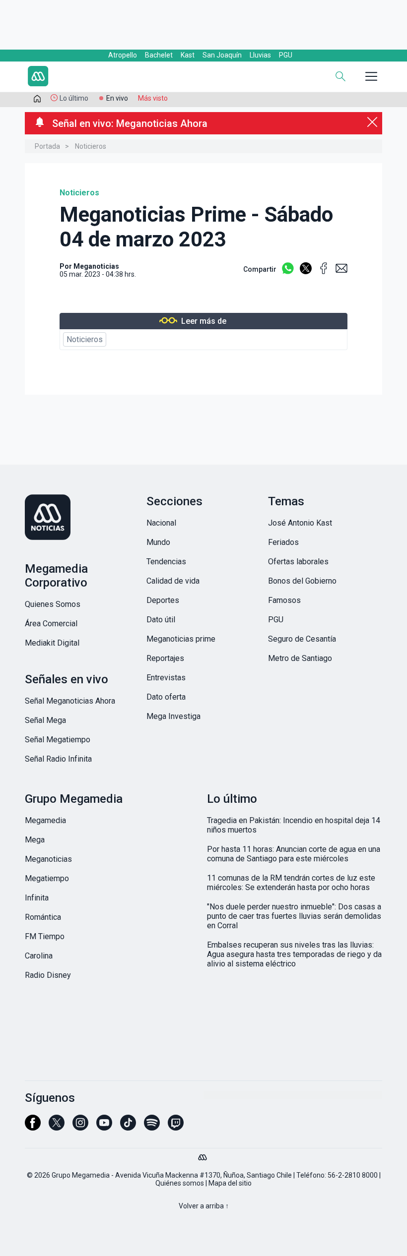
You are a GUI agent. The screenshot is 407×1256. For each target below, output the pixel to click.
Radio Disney (48, 975)
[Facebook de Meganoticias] (33, 1127)
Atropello (122, 55)
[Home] (94, 77)
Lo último (74, 98)
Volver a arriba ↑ (204, 1206)
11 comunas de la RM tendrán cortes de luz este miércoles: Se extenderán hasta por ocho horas (291, 882)
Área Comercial (51, 623)
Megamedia (45, 820)
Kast (188, 55)
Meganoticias (96, 266)
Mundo (158, 542)
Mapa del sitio (230, 1183)
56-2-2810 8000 (353, 1175)
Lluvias (260, 55)
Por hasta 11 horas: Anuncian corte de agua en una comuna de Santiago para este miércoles (293, 853)
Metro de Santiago (300, 658)
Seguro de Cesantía (302, 639)
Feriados (283, 542)
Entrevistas (166, 677)
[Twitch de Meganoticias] (176, 1127)
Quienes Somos (52, 604)
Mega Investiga (173, 716)
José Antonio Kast (300, 523)
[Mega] (203, 1154)
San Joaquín (222, 55)
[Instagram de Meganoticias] (80, 1127)
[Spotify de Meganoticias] (152, 1127)
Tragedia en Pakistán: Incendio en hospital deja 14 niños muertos (293, 825)
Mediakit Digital (52, 643)
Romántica (43, 917)
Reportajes (165, 658)
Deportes (162, 600)
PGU (285, 55)
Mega (35, 839)
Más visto (153, 98)
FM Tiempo (45, 936)
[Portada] (37, 101)
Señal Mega (45, 720)
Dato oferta (166, 697)
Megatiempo (47, 878)
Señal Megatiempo (57, 739)
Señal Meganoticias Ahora (70, 701)
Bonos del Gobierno (302, 581)
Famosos (284, 600)
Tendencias (166, 561)
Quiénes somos (179, 1183)
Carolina (39, 955)
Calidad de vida (173, 581)
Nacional (161, 523)
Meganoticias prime (180, 639)
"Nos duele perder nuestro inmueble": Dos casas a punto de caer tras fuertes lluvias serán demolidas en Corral (294, 916)
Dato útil (160, 619)
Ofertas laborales (298, 561)
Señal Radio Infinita (58, 759)
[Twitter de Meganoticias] (57, 1127)
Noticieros (90, 146)
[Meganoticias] (82, 518)
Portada (47, 146)
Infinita (37, 897)
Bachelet (159, 55)
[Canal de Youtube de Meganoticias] (104, 1127)
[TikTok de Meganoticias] (128, 1127)
